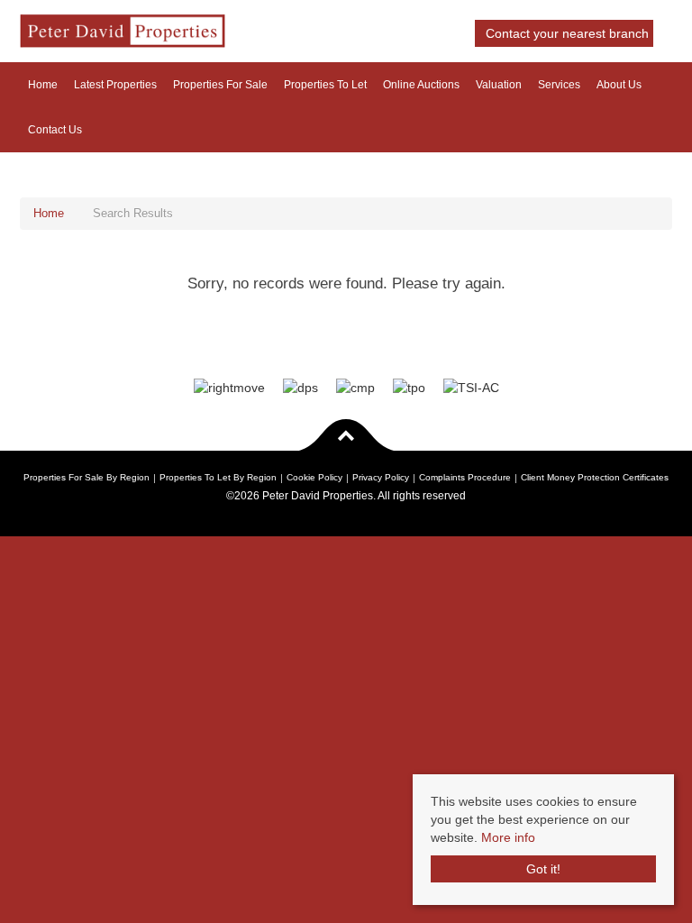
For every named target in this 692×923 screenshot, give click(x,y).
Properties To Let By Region (218, 477)
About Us (619, 84)
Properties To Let (325, 84)
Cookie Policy (314, 477)
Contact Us (55, 129)
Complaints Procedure (465, 477)
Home (43, 84)
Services (559, 84)
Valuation (499, 84)
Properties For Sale (220, 84)
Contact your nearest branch (565, 33)
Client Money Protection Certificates (595, 477)
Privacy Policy (380, 477)
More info (508, 837)
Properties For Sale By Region (86, 477)
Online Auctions (421, 84)
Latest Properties (115, 84)
